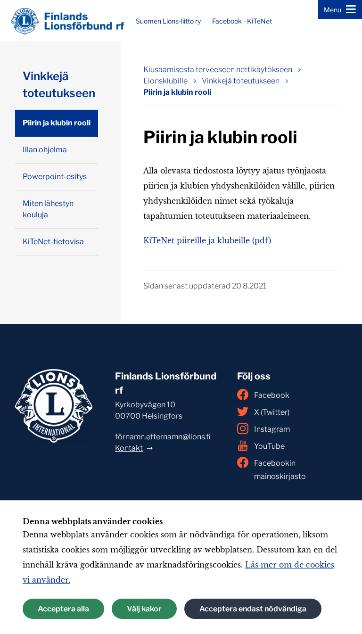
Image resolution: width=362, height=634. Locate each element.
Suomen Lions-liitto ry (168, 21)
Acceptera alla (63, 608)
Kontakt (129, 448)
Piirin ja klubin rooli (177, 92)
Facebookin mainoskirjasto (280, 470)
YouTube (269, 446)
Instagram (272, 429)
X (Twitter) (271, 412)
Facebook (271, 395)
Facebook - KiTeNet (242, 21)
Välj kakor (144, 608)
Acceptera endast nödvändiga (252, 608)
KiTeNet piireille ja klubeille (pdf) (207, 240)
